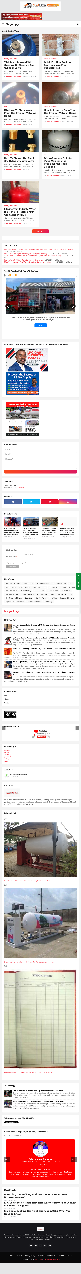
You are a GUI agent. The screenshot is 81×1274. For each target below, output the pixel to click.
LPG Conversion (24, 587)
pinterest (7, 757)
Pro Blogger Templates (51, 1259)
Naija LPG (38, 1259)
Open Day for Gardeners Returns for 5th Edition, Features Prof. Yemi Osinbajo (33, 256)
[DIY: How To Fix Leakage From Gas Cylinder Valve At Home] (20, 93)
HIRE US (69, 1256)
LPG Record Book (47, 594)
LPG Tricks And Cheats (13, 598)
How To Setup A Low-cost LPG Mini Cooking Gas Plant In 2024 (27, 881)
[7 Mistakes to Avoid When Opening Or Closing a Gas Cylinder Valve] (20, 45)
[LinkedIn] (13, 505)
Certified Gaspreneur (18, 774)
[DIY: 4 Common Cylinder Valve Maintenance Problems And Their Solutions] (60, 141)
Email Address (11, 556)
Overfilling (53, 598)
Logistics (28, 598)
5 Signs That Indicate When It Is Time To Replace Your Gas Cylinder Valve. (20, 212)
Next (74, 1159)
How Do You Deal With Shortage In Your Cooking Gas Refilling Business (67, 531)
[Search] (78, 24)
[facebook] (13, 501)
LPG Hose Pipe (52, 591)
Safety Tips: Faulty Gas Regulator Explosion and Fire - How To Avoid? (42, 661)
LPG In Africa (66, 591)
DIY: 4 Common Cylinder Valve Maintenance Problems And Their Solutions (58, 162)
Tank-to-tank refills (34, 602)
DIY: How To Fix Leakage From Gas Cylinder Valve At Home (20, 113)
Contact (7, 703)
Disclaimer (41, 1256)
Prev (7, 1159)
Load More (39, 231)
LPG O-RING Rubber (30, 594)
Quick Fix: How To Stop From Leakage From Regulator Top (57, 65)
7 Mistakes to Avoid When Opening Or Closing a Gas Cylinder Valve (19, 65)
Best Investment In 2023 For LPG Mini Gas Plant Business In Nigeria (29, 962)
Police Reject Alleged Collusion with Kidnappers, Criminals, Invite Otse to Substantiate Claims (38, 250)
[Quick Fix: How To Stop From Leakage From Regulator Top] (60, 45)
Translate (20, 487)
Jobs (71, 584)
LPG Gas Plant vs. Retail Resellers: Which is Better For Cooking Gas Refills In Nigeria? (30, 532)
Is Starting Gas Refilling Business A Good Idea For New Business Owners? (12, 531)
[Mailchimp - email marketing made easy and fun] (29, 567)
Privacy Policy (30, 1256)
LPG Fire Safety (54, 587)
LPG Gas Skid (39, 591)
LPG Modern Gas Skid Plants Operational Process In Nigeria (38, 1091)
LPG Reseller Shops (64, 594)
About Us (19, 1256)
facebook (7, 751)
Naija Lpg (12, 24)
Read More (41, 332)
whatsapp (7, 755)
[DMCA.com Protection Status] (10, 718)
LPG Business (10, 587)
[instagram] (68, 501)
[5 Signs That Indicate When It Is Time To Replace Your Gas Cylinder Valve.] (20, 192)
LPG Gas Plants (69, 587)
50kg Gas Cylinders (12, 584)
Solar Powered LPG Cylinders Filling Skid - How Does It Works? (39, 1101)
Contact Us (51, 1256)
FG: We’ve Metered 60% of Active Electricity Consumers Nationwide (29, 262)
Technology (48, 602)
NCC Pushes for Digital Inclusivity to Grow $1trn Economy (26, 254)
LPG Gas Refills (11, 591)
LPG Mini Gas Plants (12, 594)
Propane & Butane (67, 598)
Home (6, 695)
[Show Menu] (3, 24)
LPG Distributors (39, 587)
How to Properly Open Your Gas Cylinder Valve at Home (60, 111)
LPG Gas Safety (25, 591)
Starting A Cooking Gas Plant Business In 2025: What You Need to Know (49, 531)
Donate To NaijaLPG (78, 581)
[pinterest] (50, 1245)
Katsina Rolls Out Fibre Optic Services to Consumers (23, 260)
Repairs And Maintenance (14, 602)
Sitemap (61, 1256)
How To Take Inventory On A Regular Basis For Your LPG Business (28, 1073)
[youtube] (50, 501)
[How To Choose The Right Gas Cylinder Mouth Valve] (20, 141)
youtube (7, 761)
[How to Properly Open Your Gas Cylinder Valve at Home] (60, 93)
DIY (53, 584)
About (6, 699)
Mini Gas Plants (40, 598)
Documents (61, 584)
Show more (14, 776)
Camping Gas (28, 584)
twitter (6, 753)
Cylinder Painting (42, 584)
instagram (8, 759)
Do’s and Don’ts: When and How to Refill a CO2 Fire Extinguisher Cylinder (44, 638)
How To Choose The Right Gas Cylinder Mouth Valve (19, 159)
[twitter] (31, 501)
